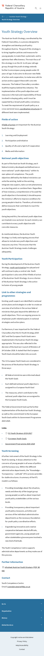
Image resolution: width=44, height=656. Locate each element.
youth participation (18, 267)
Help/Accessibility (22, 645)
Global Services (13, 625)
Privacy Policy (22, 641)
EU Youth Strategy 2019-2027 (20, 433)
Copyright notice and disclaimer (22, 637)
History (10, 618)
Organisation (12, 611)
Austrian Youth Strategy (17, 17)
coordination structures (30, 109)
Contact (22, 649)
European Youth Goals (17, 438)
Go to (9, 604)
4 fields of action (8, 124)
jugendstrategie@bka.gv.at (18, 586)
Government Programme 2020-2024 (20, 444)
